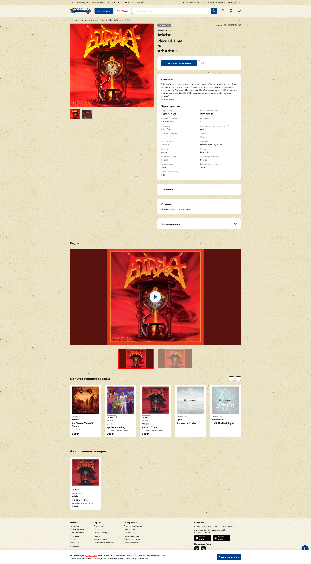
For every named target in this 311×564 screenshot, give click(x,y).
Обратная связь (131, 542)
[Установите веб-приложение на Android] (221, 538)
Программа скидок (79, 2)
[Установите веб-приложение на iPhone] (202, 538)
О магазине (75, 546)
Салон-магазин (97, 2)
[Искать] (214, 11)
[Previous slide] (74, 65)
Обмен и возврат (101, 532)
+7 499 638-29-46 (191, 2)
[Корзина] (239, 11)
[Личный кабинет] (223, 11)
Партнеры (74, 536)
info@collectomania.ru (224, 526)
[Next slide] (150, 65)
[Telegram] (196, 548)
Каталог (106, 10)
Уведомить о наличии (179, 63)
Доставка (110, 2)
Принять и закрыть (229, 557)
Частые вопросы (131, 536)
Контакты (129, 2)
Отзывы (73, 539)
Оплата (120, 2)
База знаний (129, 529)
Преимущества (77, 532)
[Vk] (203, 548)
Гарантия (98, 536)
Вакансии (74, 542)
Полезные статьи (132, 539)
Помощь (140, 2)
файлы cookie (91, 555)
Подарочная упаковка (104, 542)
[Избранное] (231, 11)
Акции (124, 10)
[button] (136, 359)
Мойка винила (100, 539)
